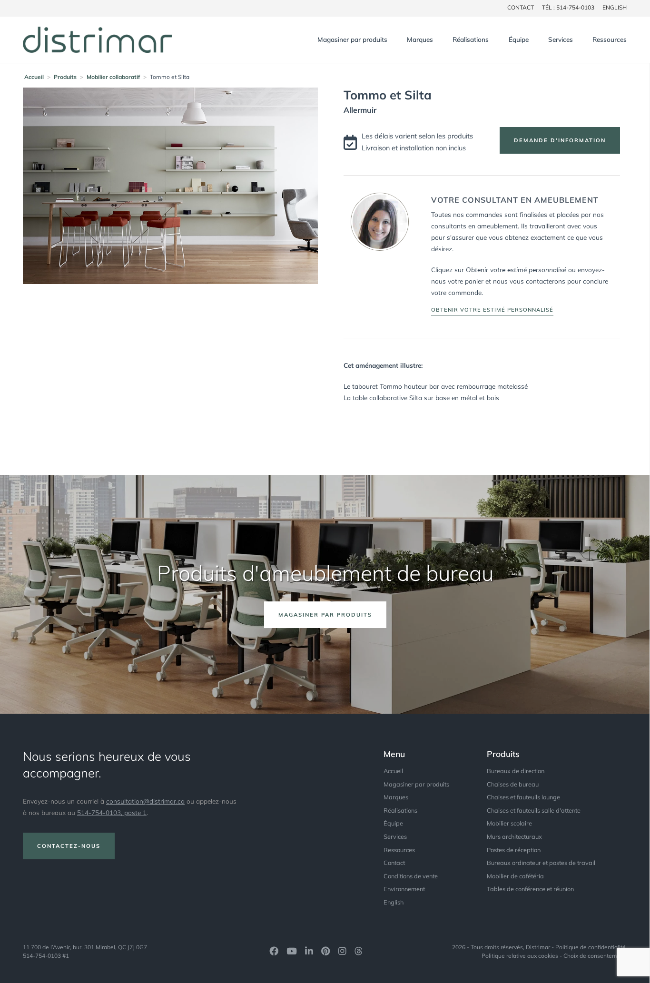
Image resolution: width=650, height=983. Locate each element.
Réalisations (471, 39)
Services (560, 39)
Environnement (404, 889)
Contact (394, 862)
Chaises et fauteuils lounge (523, 797)
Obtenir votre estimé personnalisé (492, 309)
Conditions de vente (411, 876)
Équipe (519, 39)
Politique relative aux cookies (520, 955)
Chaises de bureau (513, 784)
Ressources (609, 39)
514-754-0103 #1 (46, 955)
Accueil (34, 76)
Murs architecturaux (514, 836)
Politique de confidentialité (590, 947)
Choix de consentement (594, 955)
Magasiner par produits (352, 39)
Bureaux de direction (515, 771)
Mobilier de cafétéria (515, 876)
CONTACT (520, 7)
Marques (420, 39)
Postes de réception (514, 850)
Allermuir (360, 110)
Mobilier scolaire (509, 823)
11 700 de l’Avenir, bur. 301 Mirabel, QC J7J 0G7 (85, 947)
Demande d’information (560, 140)
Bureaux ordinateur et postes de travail (541, 862)
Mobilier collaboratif (113, 76)
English (614, 7)
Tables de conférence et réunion (530, 889)
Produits (65, 76)
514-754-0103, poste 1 (112, 812)
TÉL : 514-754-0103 (568, 7)
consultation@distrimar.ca (145, 801)
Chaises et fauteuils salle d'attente (534, 810)
